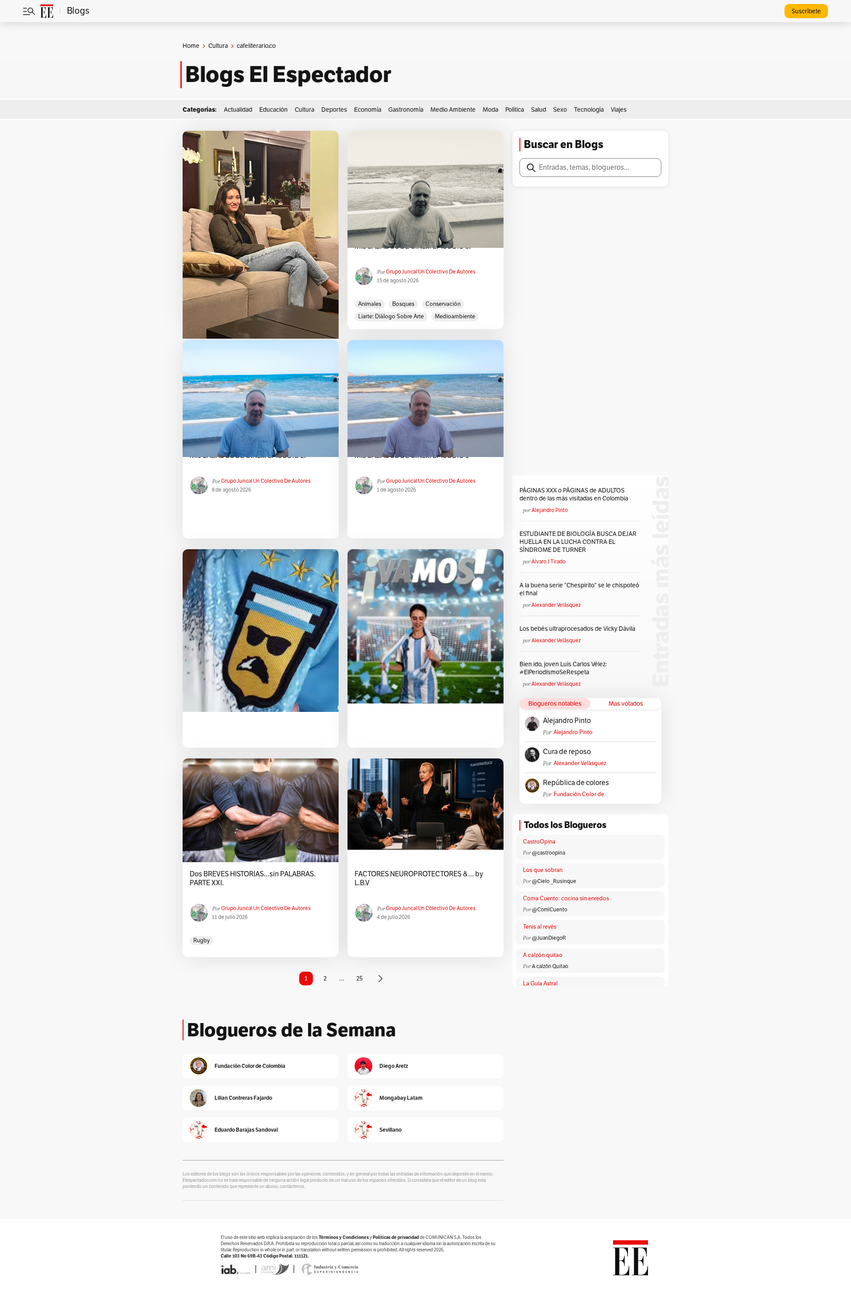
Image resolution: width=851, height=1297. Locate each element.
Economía (367, 109)
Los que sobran (542, 870)
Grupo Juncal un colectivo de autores (431, 272)
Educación (273, 109)
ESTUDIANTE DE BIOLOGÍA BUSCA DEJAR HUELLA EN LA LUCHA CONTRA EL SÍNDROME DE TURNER (577, 542)
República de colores (576, 782)
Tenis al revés (539, 926)
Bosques (403, 304)
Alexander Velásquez (556, 605)
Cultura (218, 46)
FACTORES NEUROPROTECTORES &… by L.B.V (419, 878)
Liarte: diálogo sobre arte (391, 316)
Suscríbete (806, 11)
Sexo (560, 109)
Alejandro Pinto (549, 510)
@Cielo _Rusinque (554, 881)
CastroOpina (539, 841)
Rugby (201, 940)
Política (514, 109)
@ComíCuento (549, 909)
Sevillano (390, 1129)
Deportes (334, 109)
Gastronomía (405, 109)
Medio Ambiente (453, 109)
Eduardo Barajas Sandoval (246, 1129)
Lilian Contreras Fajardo (243, 1097)
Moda (490, 109)
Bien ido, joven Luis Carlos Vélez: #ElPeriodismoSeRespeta (563, 668)
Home (191, 46)
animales (369, 304)
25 (359, 978)
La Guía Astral (540, 983)
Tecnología (589, 109)
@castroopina (548, 853)
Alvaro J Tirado (548, 562)
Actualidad (238, 109)
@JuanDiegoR (549, 938)
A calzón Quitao (550, 966)
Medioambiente (455, 316)
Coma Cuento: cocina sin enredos (566, 898)
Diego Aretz (393, 1066)
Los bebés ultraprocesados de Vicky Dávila (578, 629)
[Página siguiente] (380, 979)
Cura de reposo (567, 751)
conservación (443, 304)
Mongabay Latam (400, 1097)
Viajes (619, 109)
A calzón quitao (542, 955)
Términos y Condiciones (344, 1237)
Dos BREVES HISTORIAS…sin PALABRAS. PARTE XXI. (253, 878)
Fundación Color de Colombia (579, 794)
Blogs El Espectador (288, 74)
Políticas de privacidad (396, 1237)
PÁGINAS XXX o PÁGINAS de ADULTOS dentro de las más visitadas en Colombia (573, 494)
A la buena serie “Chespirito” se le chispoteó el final (579, 589)
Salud (538, 109)
